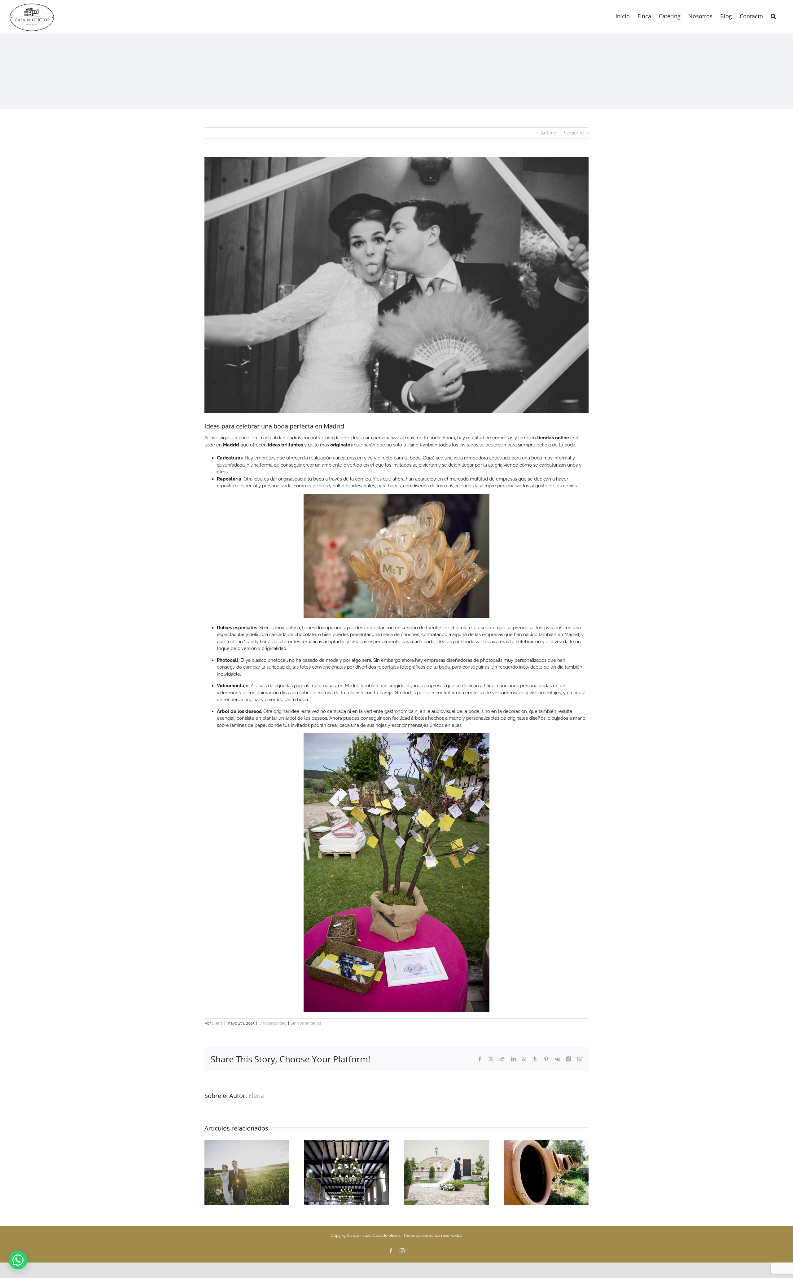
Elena (217, 1023)
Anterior (549, 133)
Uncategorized (273, 1023)
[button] (773, 15)
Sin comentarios (306, 1023)
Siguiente (574, 133)
